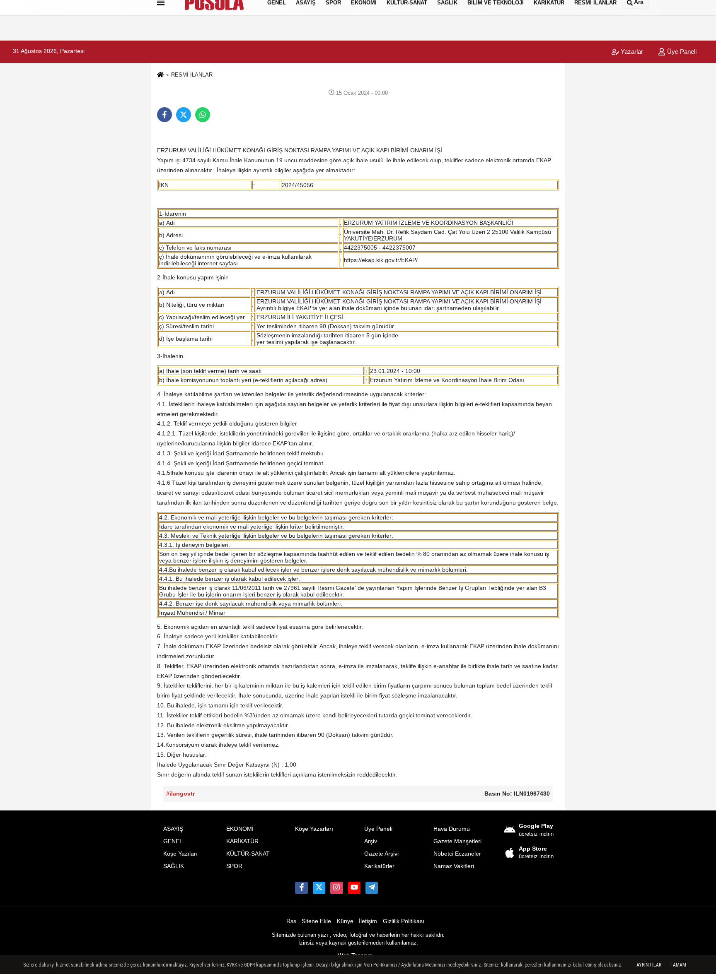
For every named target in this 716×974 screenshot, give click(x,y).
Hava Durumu (451, 829)
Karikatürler (379, 866)
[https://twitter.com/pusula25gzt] (319, 888)
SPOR (234, 866)
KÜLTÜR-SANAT (248, 854)
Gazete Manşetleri (457, 841)
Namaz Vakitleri (453, 866)
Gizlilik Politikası (403, 921)
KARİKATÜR (242, 841)
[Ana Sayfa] (160, 75)
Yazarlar (631, 51)
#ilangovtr (180, 793)
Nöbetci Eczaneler (457, 854)
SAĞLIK (173, 866)
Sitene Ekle (316, 921)
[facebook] (164, 114)
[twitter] (183, 114)
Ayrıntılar (648, 965)
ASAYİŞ (173, 829)
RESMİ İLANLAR (192, 75)
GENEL (173, 841)
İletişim (368, 921)
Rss (291, 921)
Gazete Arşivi (381, 854)
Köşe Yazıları (180, 854)
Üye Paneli (681, 51)
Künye (345, 921)
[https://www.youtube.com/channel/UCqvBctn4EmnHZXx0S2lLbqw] (354, 888)
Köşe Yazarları (314, 829)
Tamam (678, 965)
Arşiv (370, 841)
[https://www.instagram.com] (336, 888)
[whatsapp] (202, 114)
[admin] (371, 888)
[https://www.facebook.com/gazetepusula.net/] (301, 888)
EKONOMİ (240, 829)
